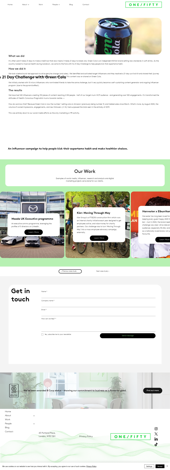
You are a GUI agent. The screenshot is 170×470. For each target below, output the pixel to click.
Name (44, 291)
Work (7, 420)
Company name (47, 301)
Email (44, 310)
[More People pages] (59, 4)
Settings (149, 466)
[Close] (167, 466)
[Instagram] (156, 429)
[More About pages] (28, 4)
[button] (99, 238)
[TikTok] (156, 445)
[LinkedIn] (156, 439)
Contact (9, 432)
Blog (7, 428)
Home (8, 412)
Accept (160, 466)
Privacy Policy (86, 436)
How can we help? (48, 319)
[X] (156, 434)
